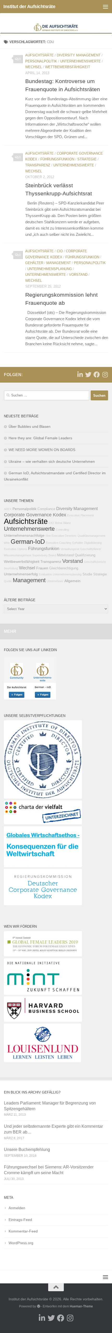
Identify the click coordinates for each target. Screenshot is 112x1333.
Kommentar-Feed (23, 1231)
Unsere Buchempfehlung (27, 1149)
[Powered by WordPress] (38, 1306)
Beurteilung (11, 568)
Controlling (62, 529)
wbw (7, 542)
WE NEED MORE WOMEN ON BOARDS (42, 450)
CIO (60, 251)
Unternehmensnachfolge (24, 535)
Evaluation (45, 574)
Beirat (58, 522)
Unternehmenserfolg (21, 574)
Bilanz (67, 522)
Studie (87, 574)
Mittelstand (65, 555)
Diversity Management (79, 55)
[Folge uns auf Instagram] (105, 374)
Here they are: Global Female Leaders (40, 438)
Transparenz (37, 165)
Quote (8, 581)
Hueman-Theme (81, 1306)
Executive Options (15, 549)
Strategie (87, 159)
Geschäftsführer (90, 549)
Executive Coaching (58, 542)
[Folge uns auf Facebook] (97, 374)
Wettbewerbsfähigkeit (67, 67)
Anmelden (17, 1208)
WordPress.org (21, 1243)
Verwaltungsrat (69, 549)
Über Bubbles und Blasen (30, 426)
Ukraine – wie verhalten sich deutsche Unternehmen (52, 461)
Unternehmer (55, 581)
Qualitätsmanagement (91, 535)
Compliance (46, 509)
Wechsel (33, 67)
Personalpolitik (41, 61)
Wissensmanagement (17, 555)
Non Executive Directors (61, 535)
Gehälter (34, 263)
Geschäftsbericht (95, 561)
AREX (7, 509)
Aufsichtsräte (39, 55)
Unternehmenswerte (80, 61)
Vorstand (78, 275)
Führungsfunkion (57, 159)
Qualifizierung (85, 555)
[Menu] (105, 6)
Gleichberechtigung (63, 568)
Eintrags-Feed (20, 1220)
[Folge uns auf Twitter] (88, 374)
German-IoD (28, 541)
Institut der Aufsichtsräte (29, 6)
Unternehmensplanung (49, 269)
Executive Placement (80, 515)
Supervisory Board (44, 555)
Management (58, 263)
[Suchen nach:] (46, 395)
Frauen (42, 568)
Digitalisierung (93, 542)
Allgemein (72, 581)
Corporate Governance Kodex (35, 514)
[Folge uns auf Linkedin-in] (80, 374)
